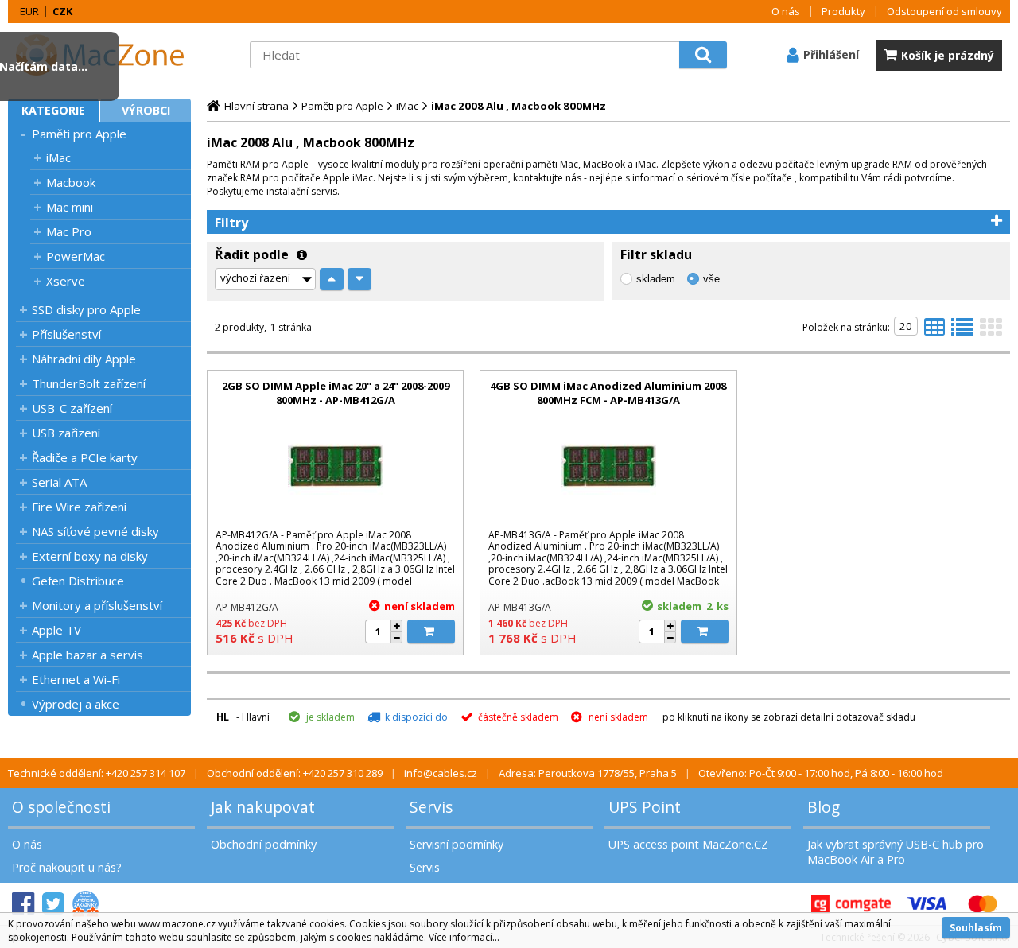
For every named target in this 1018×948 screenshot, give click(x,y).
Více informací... (464, 937)
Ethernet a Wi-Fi (76, 679)
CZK (62, 11)
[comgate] (851, 904)
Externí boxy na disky (90, 556)
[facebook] (23, 904)
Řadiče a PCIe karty (85, 457)
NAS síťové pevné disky (95, 531)
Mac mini (69, 207)
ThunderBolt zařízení (89, 383)
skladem (655, 279)
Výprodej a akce (75, 704)
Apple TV (56, 630)
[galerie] (991, 331)
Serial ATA (59, 482)
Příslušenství (66, 334)
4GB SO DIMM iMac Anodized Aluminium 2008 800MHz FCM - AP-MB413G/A (608, 393)
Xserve (65, 281)
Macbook (70, 182)
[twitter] (53, 904)
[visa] (926, 904)
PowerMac (75, 256)
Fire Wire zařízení (79, 507)
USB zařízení (66, 433)
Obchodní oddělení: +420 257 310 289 (295, 773)
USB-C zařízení (72, 408)
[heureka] (85, 904)
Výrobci (146, 110)
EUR (29, 11)
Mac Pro (68, 231)
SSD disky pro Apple (86, 309)
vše (711, 279)
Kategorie (53, 110)
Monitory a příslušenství (97, 605)
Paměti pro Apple (79, 134)
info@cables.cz (440, 773)
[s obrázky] (962, 331)
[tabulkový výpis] (934, 331)
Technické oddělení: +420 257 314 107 (96, 773)
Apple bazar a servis (87, 654)
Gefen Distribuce (78, 581)
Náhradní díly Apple (84, 359)
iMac (58, 157)
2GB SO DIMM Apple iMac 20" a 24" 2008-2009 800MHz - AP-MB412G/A (335, 393)
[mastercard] (982, 904)
